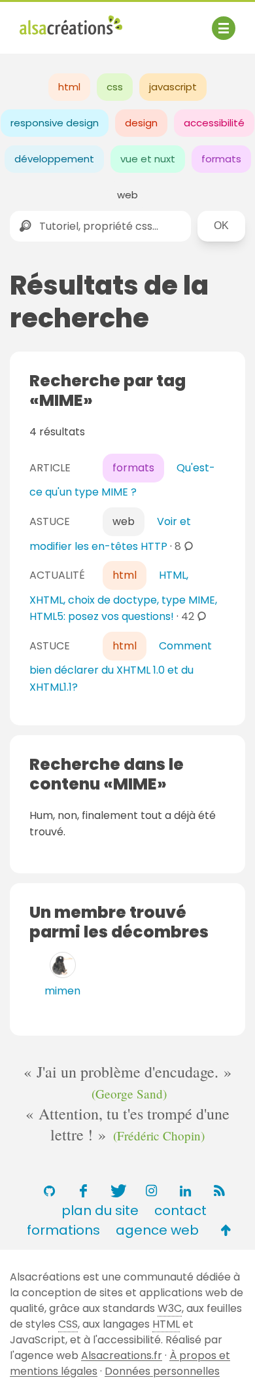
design (141, 123)
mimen (62, 990)
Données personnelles (162, 1371)
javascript (173, 87)
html (69, 87)
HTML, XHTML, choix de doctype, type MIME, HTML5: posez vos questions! (123, 596)
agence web (157, 1230)
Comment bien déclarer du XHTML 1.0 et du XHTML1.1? (120, 666)
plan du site (100, 1210)
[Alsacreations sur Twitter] (117, 1191)
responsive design (54, 123)
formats (221, 159)
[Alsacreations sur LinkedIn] (185, 1191)
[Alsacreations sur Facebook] (83, 1191)
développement (54, 159)
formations (63, 1230)
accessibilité (214, 123)
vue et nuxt (147, 159)
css (115, 87)
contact (180, 1210)
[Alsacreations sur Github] (49, 1191)
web (127, 195)
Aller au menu (55, 21)
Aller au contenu (148, 21)
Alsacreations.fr (121, 1355)
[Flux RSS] (219, 1191)
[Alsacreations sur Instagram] (151, 1191)
